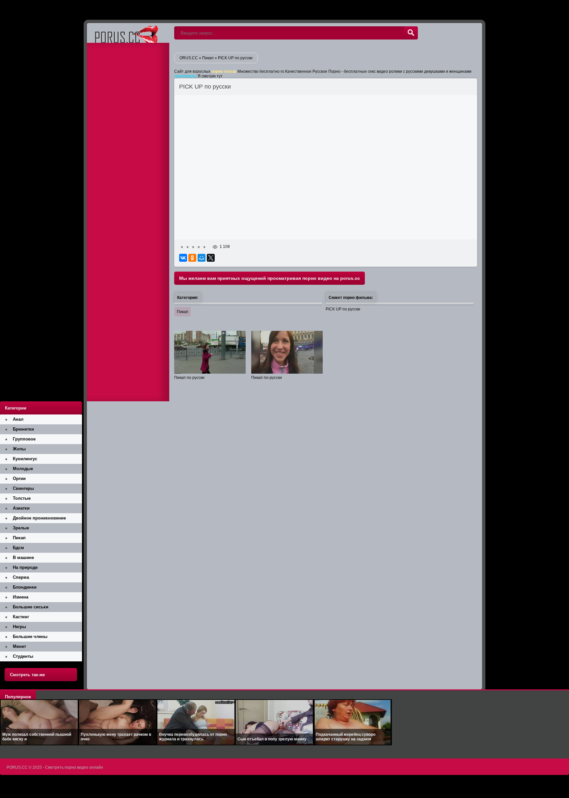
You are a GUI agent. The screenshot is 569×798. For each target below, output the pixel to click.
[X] (211, 258)
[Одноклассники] (192, 258)
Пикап (182, 311)
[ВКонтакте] (183, 258)
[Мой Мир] (201, 258)
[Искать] (411, 33)
